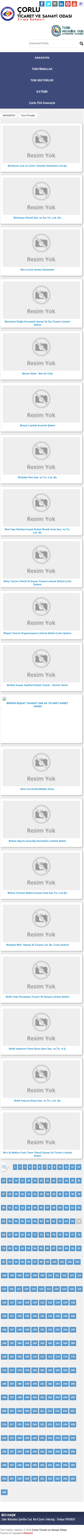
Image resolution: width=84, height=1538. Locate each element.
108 (35, 1275)
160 (35, 1343)
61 (53, 1221)
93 (10, 1261)
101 (62, 1261)
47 (47, 1207)
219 (27, 1424)
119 (34, 1289)
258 (19, 1478)
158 (19, 1343)
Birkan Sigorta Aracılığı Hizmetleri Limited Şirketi (37, 841)
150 (35, 1329)
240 (35, 1451)
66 (3, 1234)
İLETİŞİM (42, 91)
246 (4, 1465)
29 (16, 1194)
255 (73, 1465)
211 (42, 1411)
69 (22, 1234)
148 (19, 1329)
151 (42, 1329)
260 (35, 1478)
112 (64, 1275)
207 (12, 1411)
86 (47, 1248)
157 (12, 1343)
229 (27, 1438)
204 (65, 1397)
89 (66, 1248)
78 (79, 1234)
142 (50, 1316)
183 (58, 1370)
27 (3, 1194)
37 (66, 1194)
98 (41, 1261)
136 (4, 1316)
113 (72, 1275)
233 (58, 1438)
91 (79, 1248)
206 (4, 1411)
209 (27, 1411)
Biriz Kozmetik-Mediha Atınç (37, 789)
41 (10, 1207)
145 (73, 1316)
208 (19, 1411)
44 (28, 1207)
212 (50, 1411)
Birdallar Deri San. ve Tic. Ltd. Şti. (37, 477)
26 (79, 1180)
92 (3, 1261)
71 (35, 1234)
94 (16, 1261)
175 (73, 1356)
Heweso (28, 1533)
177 (12, 1370)
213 (57, 1411)
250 (35, 1465)
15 (10, 1180)
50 (66, 1207)
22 (53, 1180)
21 (47, 1180)
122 (56, 1289)
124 (72, 1289)
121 (49, 1289)
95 (22, 1261)
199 (27, 1397)
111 (57, 1275)
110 (50, 1275)
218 (19, 1424)
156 (4, 1343)
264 (65, 1478)
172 (50, 1356)
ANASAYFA (42, 57)
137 (12, 1316)
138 (19, 1316)
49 (60, 1207)
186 (4, 1383)
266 (4, 1492)
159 (27, 1343)
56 (22, 1221)
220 (35, 1424)
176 (4, 1370)
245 (73, 1451)
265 (73, 1478)
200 (35, 1397)
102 (70, 1261)
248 (19, 1465)
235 (73, 1438)
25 (72, 1180)
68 (16, 1234)
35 (53, 1194)
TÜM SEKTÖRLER (42, 80)
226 (4, 1438)
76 (66, 1234)
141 (42, 1316)
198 (19, 1397)
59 (41, 1221)
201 (42, 1397)
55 (16, 1221)
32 (35, 1194)
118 (26, 1289)
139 (27, 1316)
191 (42, 1383)
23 (60, 1180)
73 (47, 1234)
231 (42, 1438)
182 (50, 1370)
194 (65, 1383)
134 (65, 1302)
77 (72, 1234)
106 (19, 1275)
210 (35, 1411)
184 (65, 1370)
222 (50, 1424)
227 (12, 1438)
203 (58, 1397)
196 (4, 1397)
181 (42, 1370)
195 (73, 1383)
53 (3, 1221)
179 (27, 1370)
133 (58, 1302)
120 (41, 1289)
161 (42, 1343)
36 (60, 1194)
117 (19, 1289)
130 (35, 1302)
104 (4, 1275)
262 (50, 1478)
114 (79, 1275)
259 (27, 1478)
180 (35, 1370)
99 (47, 1261)
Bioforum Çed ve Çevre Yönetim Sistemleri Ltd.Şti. (37, 165)
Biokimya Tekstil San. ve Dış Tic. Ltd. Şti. (37, 217)
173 (58, 1356)
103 (77, 1261)
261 (42, 1478)
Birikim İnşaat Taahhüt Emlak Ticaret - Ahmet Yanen (37, 685)
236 (4, 1451)
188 (19, 1383)
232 (50, 1438)
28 (10, 1194)
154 (65, 1329)
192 (50, 1383)
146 (4, 1329)
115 (4, 1289)
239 (27, 1451)
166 (4, 1356)
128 (19, 1302)
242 (50, 1451)
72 (41, 1234)
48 (53, 1207)
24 (66, 1180)
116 (11, 1289)
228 (19, 1438)
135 (73, 1302)
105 (12, 1275)
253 (58, 1465)
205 (73, 1397)
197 (12, 1397)
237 (12, 1451)
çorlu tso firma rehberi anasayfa (36, 14)
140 (35, 1316)
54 (10, 1221)
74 (53, 1234)
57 (28, 1221)
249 (27, 1465)
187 (12, 1383)
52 (79, 1207)
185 (73, 1370)
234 (65, 1438)
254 (65, 1465)
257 (12, 1478)
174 (65, 1356)
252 (50, 1465)
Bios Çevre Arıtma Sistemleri (37, 269)
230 (35, 1438)
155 (73, 1329)
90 (72, 1248)
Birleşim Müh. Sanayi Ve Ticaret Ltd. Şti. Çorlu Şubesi (37, 944)
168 (19, 1356)
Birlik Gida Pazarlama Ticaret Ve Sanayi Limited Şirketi (37, 996)
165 (73, 1343)
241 (42, 1451)
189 (27, 1383)
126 (4, 1302)
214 (65, 1411)
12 (72, 1167)
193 (58, 1383)
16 (16, 1180)
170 (35, 1356)
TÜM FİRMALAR (42, 69)
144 (65, 1316)
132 (50, 1302)
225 (73, 1424)
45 (35, 1207)
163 (58, 1343)
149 (27, 1329)
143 (58, 1316)
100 (54, 1261)
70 (28, 1234)
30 (22, 1194)
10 (60, 1167)
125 (79, 1289)
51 (72, 1207)
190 (35, 1383)
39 (79, 1194)
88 (60, 1248)
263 (58, 1478)
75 (60, 1234)
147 (12, 1329)
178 (19, 1370)
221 (42, 1424)
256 (4, 1478)
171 (42, 1356)
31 (28, 1194)
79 (3, 1248)
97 (35, 1261)
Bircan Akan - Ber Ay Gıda (37, 373)
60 (47, 1221)
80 (10, 1248)
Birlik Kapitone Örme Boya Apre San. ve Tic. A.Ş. (37, 1048)
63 (66, 1221)
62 (60, 1221)
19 (35, 1180)
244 (65, 1451)
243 (58, 1451)
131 (42, 1302)
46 (41, 1207)
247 (12, 1465)
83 (28, 1248)
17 (22, 1180)
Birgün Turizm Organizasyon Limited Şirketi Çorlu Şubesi (37, 633)
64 (72, 1221)
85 (41, 1248)
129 (27, 1302)
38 (72, 1194)
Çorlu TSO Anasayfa (42, 103)
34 (47, 1194)
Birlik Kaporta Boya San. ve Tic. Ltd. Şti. (37, 1100)
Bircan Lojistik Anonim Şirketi (37, 425)
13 (78, 1167)
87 (53, 1248)
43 (22, 1207)
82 (22, 1248)
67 (10, 1234)
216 (4, 1424)
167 (12, 1356)
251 (42, 1465)
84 (35, 1248)
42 (16, 1207)
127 (12, 1302)
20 (41, 1180)
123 (64, 1289)
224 (65, 1424)
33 (41, 1194)
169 (27, 1356)
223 (58, 1424)
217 (12, 1424)
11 (66, 1167)
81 (16, 1248)
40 (3, 1207)
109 (42, 1275)
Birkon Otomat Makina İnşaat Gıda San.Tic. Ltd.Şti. (37, 893)
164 (65, 1343)
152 (50, 1329)
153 (58, 1329)
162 (50, 1343)
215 (73, 1411)
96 (28, 1261)
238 (19, 1451)
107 (27, 1275)
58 (35, 1221)
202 (50, 1397)
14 (3, 1180)
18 (28, 1180)
